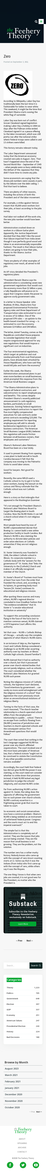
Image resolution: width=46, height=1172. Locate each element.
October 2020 (12, 1107)
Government (12, 998)
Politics (10, 993)
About (22, 1139)
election (10, 1004)
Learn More (23, 924)
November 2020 (13, 1100)
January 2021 (12, 1087)
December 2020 (13, 1094)
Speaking (22, 1143)
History (10, 1031)
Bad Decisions (13, 1037)
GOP (9, 1009)
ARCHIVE (22, 1147)
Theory (10, 987)
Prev (19, 940)
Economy (11, 1015)
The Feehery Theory (23, 35)
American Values (14, 1020)
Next (30, 940)
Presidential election (16, 1026)
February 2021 (13, 1081)
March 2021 (11, 1075)
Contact (22, 1152)
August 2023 (12, 1068)
